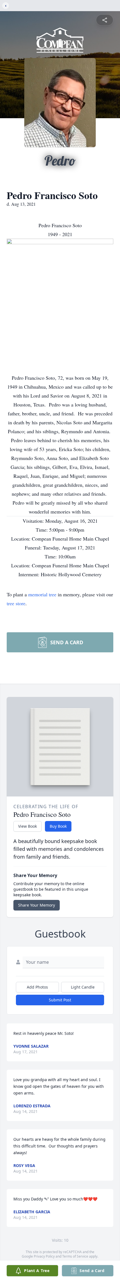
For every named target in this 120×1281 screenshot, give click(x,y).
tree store (16, 603)
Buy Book (58, 826)
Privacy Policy (44, 1256)
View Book (27, 826)
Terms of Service (75, 1256)
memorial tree (42, 594)
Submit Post (60, 999)
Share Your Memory (36, 905)
